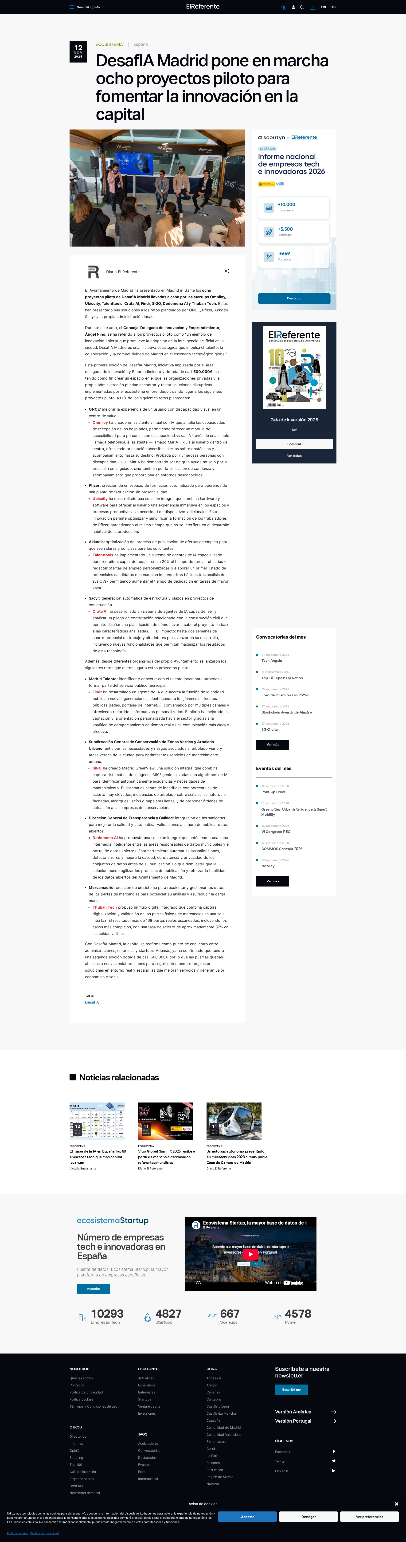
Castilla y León (218, 1406)
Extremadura (216, 1442)
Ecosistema (147, 1385)
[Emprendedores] (293, 7)
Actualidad (146, 1378)
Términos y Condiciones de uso (93, 1406)
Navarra (213, 1484)
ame (324, 7)
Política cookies (17, 1533)
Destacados (147, 1458)
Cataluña (213, 1420)
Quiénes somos (81, 1378)
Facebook (282, 1452)
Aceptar (247, 1517)
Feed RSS (77, 1486)
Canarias (213, 1392)
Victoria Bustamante (83, 1168)
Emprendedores (82, 1479)
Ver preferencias (369, 1517)
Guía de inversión (83, 1472)
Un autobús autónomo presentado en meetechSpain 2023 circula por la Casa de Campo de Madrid (237, 1157)
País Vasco (215, 1470)
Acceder (93, 1289)
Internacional (148, 1479)
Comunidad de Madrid (224, 1427)
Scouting (76, 1458)
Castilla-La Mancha (221, 1413)
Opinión (75, 1450)
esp (312, 7)
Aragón (212, 1385)
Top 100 (76, 1465)
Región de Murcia (220, 1477)
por (333, 7)
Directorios (78, 1436)
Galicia (212, 1449)
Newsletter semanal (85, 1493)
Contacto (77, 1385)
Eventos (144, 1465)
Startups (144, 1399)
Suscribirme (291, 1389)
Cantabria (214, 1399)
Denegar (308, 1517)
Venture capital (149, 1406)
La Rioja (213, 1456)
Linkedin (281, 1471)
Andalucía (214, 1378)
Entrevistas (146, 1392)
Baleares (213, 1463)
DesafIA (92, 1002)
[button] (396, 1504)
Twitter (280, 1461)
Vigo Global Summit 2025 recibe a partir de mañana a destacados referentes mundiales (166, 1157)
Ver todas (294, 456)
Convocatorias (149, 1450)
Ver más (273, 744)
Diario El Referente (123, 271)
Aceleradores (148, 1443)
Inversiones (147, 1413)
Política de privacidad (44, 1533)
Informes (76, 1443)
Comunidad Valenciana (224, 1434)
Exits (141, 1472)
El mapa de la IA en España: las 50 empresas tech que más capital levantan (98, 1157)
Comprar (294, 444)
